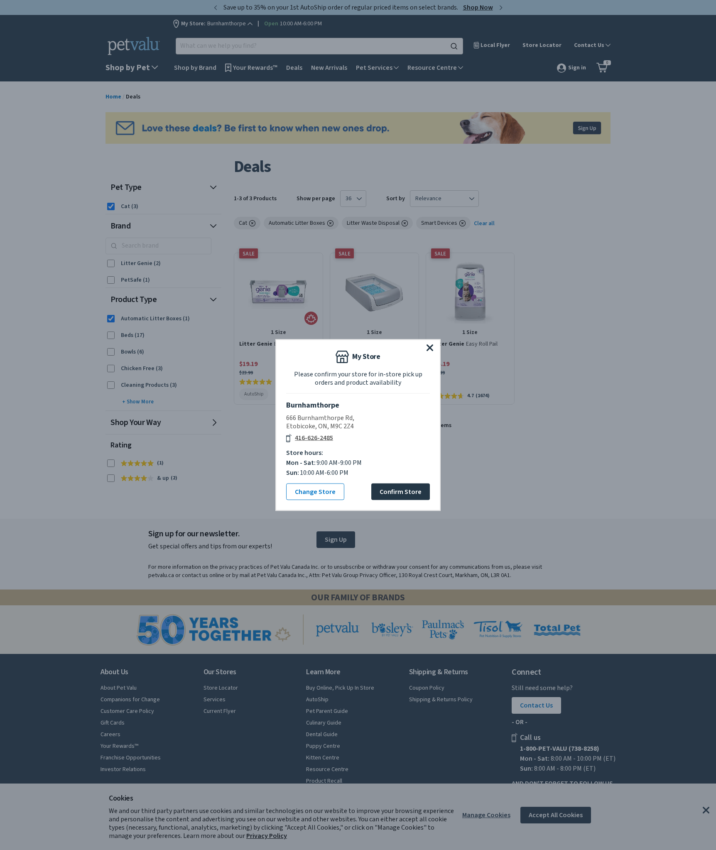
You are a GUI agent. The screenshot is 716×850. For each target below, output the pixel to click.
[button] (430, 347)
